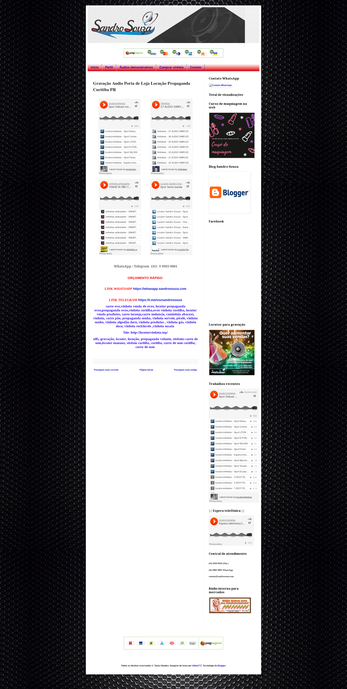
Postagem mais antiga (185, 370)
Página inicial (146, 370)
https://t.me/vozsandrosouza (160, 300)
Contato (195, 67)
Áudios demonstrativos (136, 67)
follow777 (197, 665)
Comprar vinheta (171, 67)
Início (95, 67)
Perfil (109, 67)
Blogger (222, 665)
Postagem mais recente (106, 370)
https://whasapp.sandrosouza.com (159, 289)
